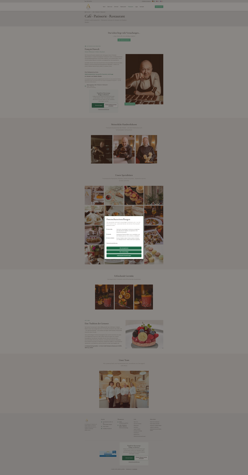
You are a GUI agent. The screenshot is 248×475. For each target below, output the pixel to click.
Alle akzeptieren (124, 248)
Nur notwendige (124, 251)
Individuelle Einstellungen (124, 255)
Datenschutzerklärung (111, 243)
